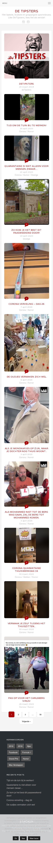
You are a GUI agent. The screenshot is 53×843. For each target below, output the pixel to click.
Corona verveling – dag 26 (26, 304)
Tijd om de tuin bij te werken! (27, 125)
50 (40, 714)
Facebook (13, 752)
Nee (23, 838)
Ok (16, 838)
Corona (22, 131)
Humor (31, 131)
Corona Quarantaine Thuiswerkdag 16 (26, 569)
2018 (20, 746)
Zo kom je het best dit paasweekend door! (26, 231)
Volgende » (26, 721)
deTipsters (26, 83)
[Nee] (49, 828)
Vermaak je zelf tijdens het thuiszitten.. (26, 625)
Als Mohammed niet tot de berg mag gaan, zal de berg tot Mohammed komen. (26, 514)
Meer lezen (34, 838)
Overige (34, 175)
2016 (11, 746)
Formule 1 (26, 752)
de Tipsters (26, 11)
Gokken (26, 577)
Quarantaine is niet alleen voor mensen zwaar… (26, 167)
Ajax (29, 746)
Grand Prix (13, 758)
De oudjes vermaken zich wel (26, 376)
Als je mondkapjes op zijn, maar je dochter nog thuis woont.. (26, 450)
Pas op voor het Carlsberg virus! (26, 699)
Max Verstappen (16, 765)
